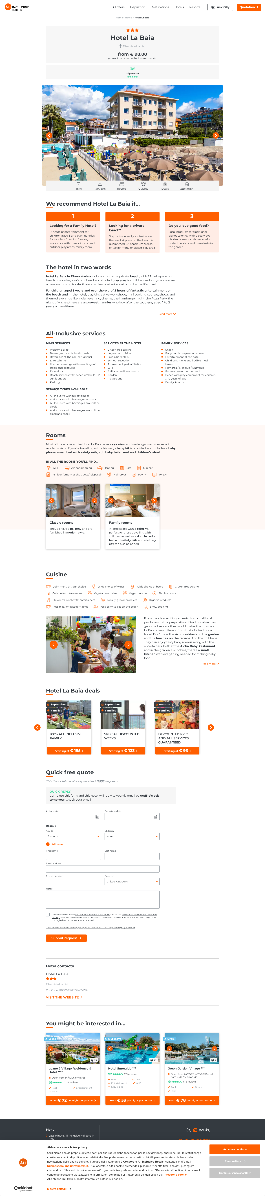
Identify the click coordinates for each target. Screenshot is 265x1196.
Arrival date (52, 811)
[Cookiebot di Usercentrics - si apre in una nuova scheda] (23, 1189)
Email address (53, 863)
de (201, 1130)
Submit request (64, 938)
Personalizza (233, 1161)
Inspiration (137, 7)
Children (109, 831)
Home (119, 17)
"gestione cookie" (176, 1174)
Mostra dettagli (57, 1188)
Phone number (54, 876)
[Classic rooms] (73, 500)
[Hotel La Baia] (132, 135)
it (189, 1130)
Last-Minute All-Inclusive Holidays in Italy (71, 1137)
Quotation (247, 7)
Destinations (160, 7)
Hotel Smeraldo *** (122, 1068)
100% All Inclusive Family (66, 736)
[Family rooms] (132, 500)
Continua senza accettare (235, 1172)
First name (52, 850)
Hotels (179, 7)
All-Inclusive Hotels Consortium (92, 914)
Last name (110, 850)
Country (109, 876)
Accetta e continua (235, 1149)
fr (207, 1130)
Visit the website (62, 997)
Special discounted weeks (122, 736)
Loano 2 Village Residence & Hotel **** (70, 1070)
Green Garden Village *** (186, 1068)
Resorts (194, 7)
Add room (57, 844)
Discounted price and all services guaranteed (174, 738)
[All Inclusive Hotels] (17, 7)
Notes (49, 888)
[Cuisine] (91, 644)
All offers (118, 7)
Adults (49, 831)
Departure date (113, 811)
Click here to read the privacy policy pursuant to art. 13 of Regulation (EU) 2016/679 (90, 927)
